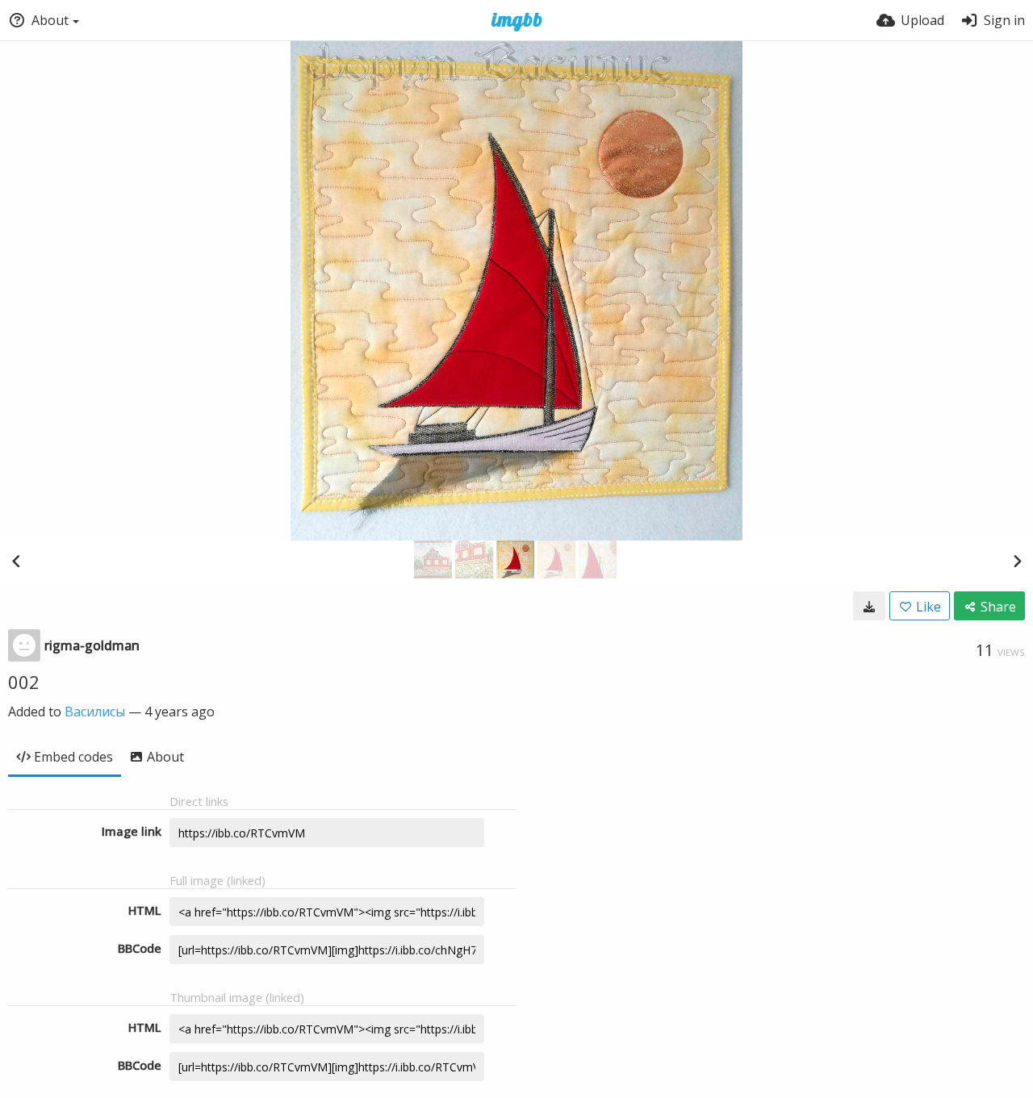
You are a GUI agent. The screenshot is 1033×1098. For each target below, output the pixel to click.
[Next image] (1017, 561)
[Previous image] (16, 561)
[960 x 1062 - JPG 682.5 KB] (869, 605)
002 (24, 682)
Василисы (95, 711)
